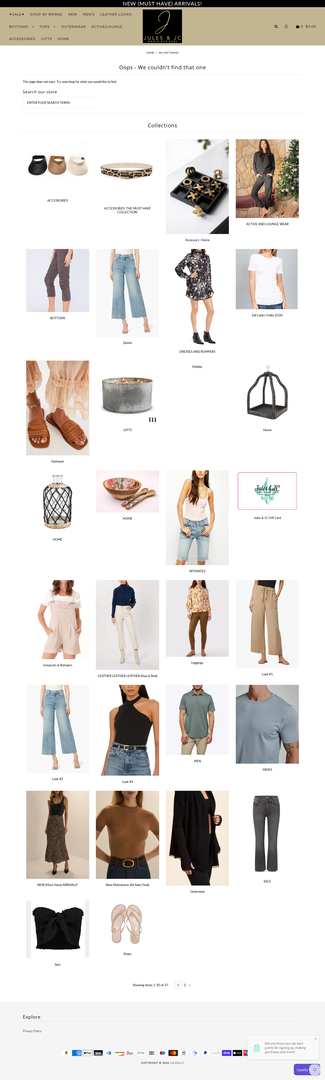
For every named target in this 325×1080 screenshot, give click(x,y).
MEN (197, 761)
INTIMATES (197, 571)
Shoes (127, 954)
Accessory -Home (197, 240)
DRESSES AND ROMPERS (197, 351)
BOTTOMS (19, 27)
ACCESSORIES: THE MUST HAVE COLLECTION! (127, 210)
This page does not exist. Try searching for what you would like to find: (70, 82)
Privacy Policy (32, 1031)
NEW (72, 14)
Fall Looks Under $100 (267, 315)
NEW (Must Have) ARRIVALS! (57, 885)
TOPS (45, 27)
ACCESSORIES (22, 39)
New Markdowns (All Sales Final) (127, 885)
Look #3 (127, 782)
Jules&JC (177, 1062)
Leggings (197, 663)
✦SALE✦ (17, 14)
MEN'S (89, 14)
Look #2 (57, 779)
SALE (267, 881)
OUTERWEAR (73, 27)
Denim (127, 343)
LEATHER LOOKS (116, 14)
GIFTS (46, 39)
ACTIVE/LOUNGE (107, 27)
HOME (63, 39)
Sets (58, 964)
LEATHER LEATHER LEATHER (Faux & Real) (127, 676)
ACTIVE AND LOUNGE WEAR (267, 224)
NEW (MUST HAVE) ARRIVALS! (162, 3)
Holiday (197, 366)
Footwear (57, 461)
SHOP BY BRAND (46, 14)
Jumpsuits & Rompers (57, 665)
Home (150, 52)
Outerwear (197, 891)
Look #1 (267, 674)
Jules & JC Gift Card (267, 518)
